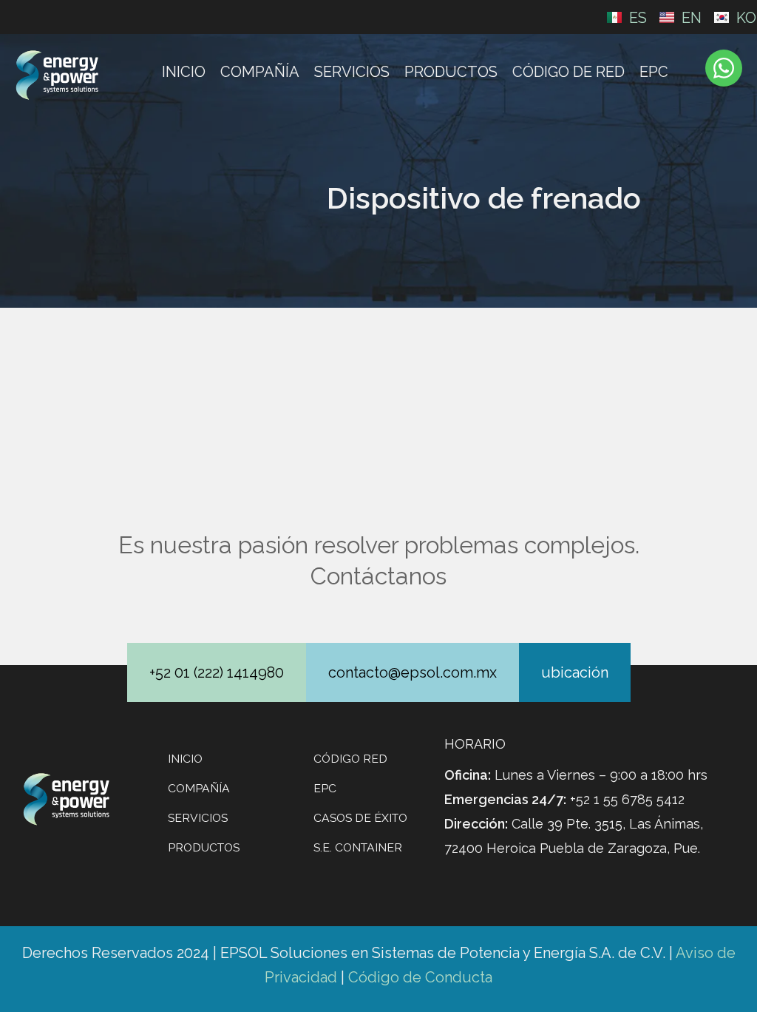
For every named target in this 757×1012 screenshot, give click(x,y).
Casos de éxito (360, 818)
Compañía (259, 72)
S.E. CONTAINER (357, 847)
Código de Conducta (420, 977)
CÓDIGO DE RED (568, 72)
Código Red (350, 759)
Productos (451, 72)
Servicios (352, 72)
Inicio (184, 72)
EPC (653, 72)
